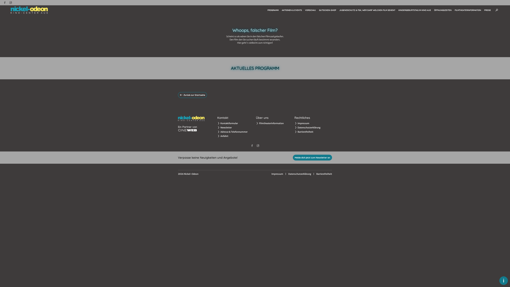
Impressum (277, 174)
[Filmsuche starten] (496, 10)
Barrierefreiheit (324, 174)
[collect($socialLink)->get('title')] (4, 2)
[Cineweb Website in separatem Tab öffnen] (187, 130)
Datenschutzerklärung (299, 174)
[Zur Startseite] (29, 10)
